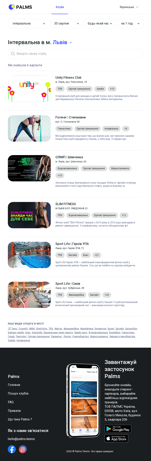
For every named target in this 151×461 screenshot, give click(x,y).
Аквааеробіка (71, 328)
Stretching (41, 328)
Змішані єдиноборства (122, 336)
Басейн (120, 328)
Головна (14, 385)
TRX (51, 328)
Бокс (28, 332)
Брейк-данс (81, 332)
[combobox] (29, 23)
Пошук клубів (18, 393)
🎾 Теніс (12, 328)
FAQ (11, 402)
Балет (111, 328)
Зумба (11, 340)
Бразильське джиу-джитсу (58, 332)
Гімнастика (128, 332)
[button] (64, 23)
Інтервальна (23, 340)
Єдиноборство (80, 336)
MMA (32, 328)
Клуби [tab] (60, 7)
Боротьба (37, 332)
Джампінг (56, 336)
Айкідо (58, 328)
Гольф (11, 336)
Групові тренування (39, 336)
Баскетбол (131, 328)
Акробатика (86, 328)
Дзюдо (67, 336)
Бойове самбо (16, 332)
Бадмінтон (100, 328)
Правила (14, 411)
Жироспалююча (99, 336)
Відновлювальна (98, 332)
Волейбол (114, 332)
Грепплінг (21, 336)
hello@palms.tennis (21, 439)
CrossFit (23, 328)
